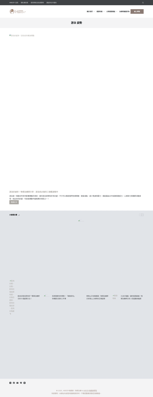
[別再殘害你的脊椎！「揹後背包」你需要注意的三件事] (47, 297)
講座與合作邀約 (51, 2)
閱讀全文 (14, 202)
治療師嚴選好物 (124, 11)
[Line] (21, 383)
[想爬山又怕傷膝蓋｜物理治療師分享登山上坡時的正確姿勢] (81, 297)
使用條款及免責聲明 (37, 2)
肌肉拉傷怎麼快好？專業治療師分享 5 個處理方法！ (29, 297)
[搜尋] (143, 2)
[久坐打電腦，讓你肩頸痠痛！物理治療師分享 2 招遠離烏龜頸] (115, 297)
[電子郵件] (17, 383)
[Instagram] (10, 383)
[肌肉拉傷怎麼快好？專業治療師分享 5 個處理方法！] (12, 297)
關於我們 (90, 11)
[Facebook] (14, 383)
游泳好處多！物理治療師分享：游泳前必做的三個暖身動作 (33, 192)
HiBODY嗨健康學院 (90, 391)
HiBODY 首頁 (13, 2)
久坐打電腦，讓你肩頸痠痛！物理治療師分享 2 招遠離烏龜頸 (132, 297)
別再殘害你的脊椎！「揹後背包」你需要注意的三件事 (63, 297)
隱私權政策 (24, 2)
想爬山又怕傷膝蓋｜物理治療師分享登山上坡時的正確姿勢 (97, 297)
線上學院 (137, 11)
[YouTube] (25, 383)
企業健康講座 (110, 11)
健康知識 (99, 11)
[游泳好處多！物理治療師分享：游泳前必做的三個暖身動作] (76, 112)
